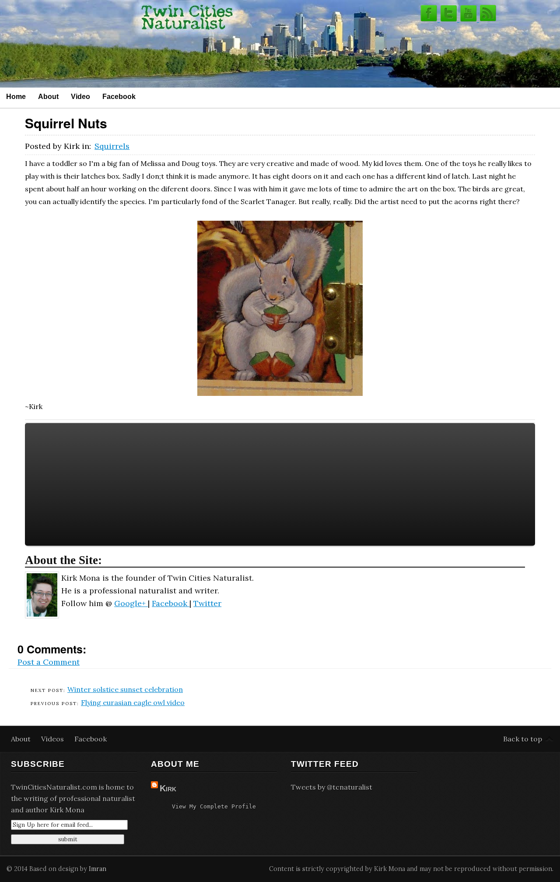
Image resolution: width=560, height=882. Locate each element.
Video (80, 96)
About (48, 96)
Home (16, 96)
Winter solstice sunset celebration (125, 689)
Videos (53, 738)
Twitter (207, 603)
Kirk (168, 788)
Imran (97, 869)
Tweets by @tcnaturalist (331, 787)
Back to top (522, 738)
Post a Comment (49, 662)
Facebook (119, 96)
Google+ (131, 603)
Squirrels (112, 146)
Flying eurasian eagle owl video (133, 702)
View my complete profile (214, 806)
